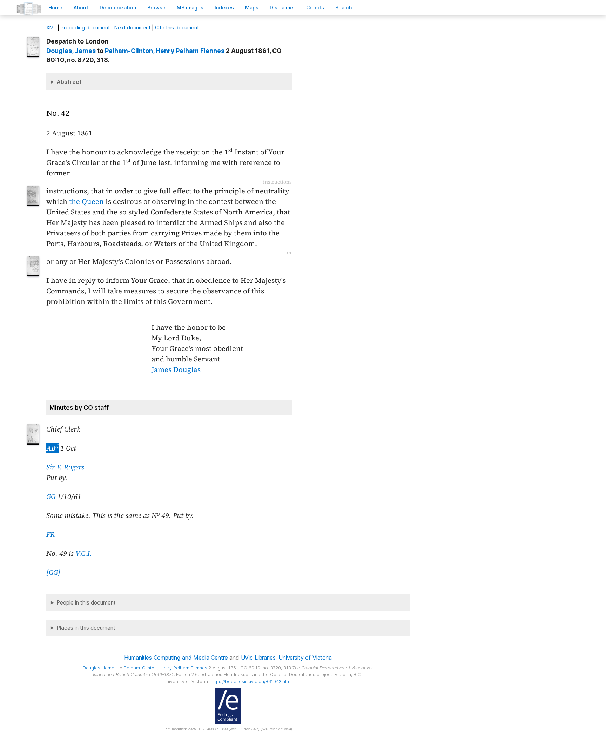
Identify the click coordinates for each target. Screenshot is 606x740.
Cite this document (177, 28)
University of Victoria (304, 657)
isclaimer (282, 8)
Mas (251, 8)
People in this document (86, 602)
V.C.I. (83, 553)
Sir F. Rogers (65, 467)
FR (50, 534)
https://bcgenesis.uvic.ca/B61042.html (250, 681)
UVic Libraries (258, 657)
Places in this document (85, 628)
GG (50, 496)
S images (190, 8)
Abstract (69, 81)
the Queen (86, 201)
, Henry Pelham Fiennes (164, 50)
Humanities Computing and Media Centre (176, 657)
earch (343, 8)
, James (71, 50)
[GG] (53, 572)
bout (81, 8)
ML (51, 28)
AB (52, 448)
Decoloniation (118, 8)
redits (315, 8)
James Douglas (176, 369)
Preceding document (85, 28)
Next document (132, 28)
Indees (224, 8)
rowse (156, 8)
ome (55, 8)
